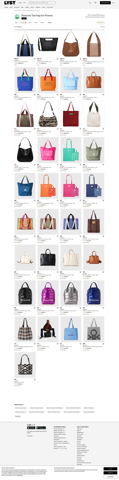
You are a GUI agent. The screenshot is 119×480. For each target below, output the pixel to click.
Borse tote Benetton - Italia (60, 446)
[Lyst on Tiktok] (30, 425)
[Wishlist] (95, 2)
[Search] (30, 3)
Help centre (79, 429)
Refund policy (80, 437)
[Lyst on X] (32, 425)
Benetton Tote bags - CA (59, 430)
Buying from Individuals (82, 452)
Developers (79, 439)
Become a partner (81, 455)
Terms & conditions (81, 445)
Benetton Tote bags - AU (59, 429)
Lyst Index (79, 457)
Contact (79, 443)
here (71, 29)
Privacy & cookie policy (82, 446)
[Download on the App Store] (31, 428)
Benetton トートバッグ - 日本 (60, 448)
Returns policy (80, 434)
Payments (79, 436)
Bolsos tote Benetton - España (60, 441)
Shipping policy (80, 432)
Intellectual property (81, 448)
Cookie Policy (20, 475)
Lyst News (79, 459)
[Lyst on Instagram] (28, 425)
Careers (78, 441)
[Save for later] (34, 59)
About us (79, 430)
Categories (79, 453)
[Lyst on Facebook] (34, 425)
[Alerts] (90, 2)
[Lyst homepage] (9, 3)
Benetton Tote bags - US (59, 432)
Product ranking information (83, 450)
